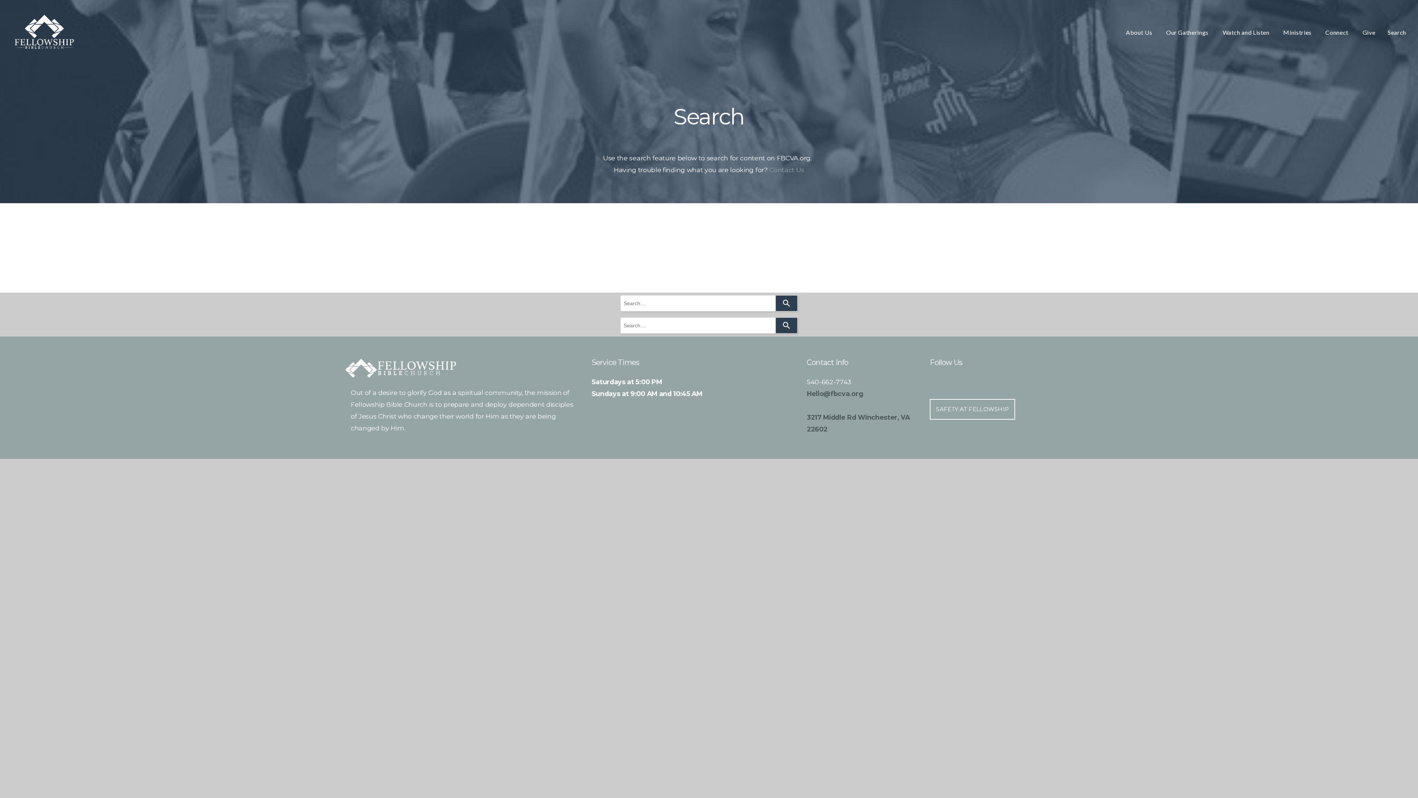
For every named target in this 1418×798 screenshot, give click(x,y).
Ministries (1298, 32)
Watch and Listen (1247, 32)
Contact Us (786, 170)
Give (1369, 32)
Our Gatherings (1188, 32)
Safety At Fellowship (972, 409)
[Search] (786, 303)
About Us (1140, 32)
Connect (1337, 32)
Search (1397, 32)
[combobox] (697, 303)
